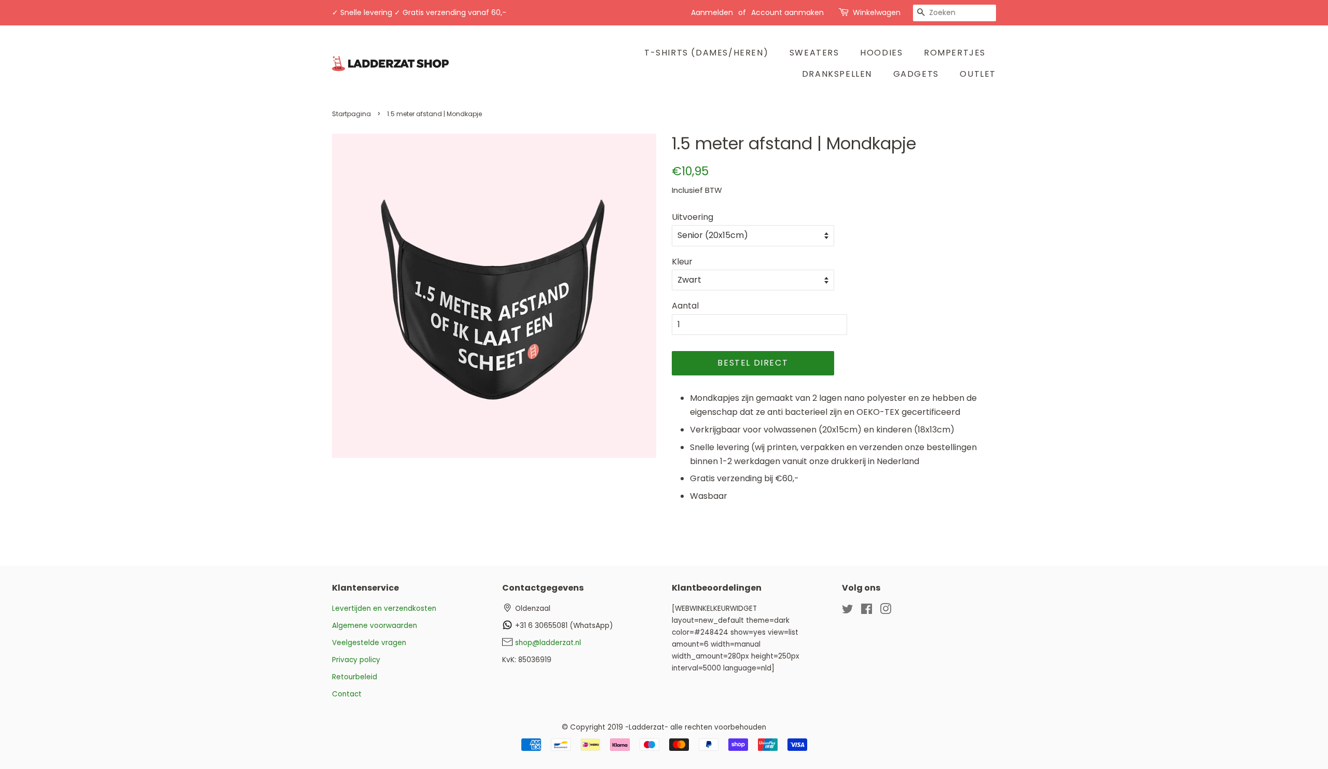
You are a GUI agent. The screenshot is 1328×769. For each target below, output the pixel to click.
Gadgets (916, 74)
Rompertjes (955, 53)
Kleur (682, 262)
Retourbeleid (354, 677)
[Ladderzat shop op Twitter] (847, 611)
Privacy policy (356, 660)
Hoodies (881, 53)
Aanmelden (712, 12)
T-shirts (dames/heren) (706, 53)
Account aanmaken (787, 12)
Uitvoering (692, 217)
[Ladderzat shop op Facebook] (867, 611)
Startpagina (351, 113)
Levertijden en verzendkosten (384, 608)
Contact (347, 694)
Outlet (978, 74)
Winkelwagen (877, 12)
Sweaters (814, 53)
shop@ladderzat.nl (548, 643)
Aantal (685, 306)
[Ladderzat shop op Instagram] (885, 611)
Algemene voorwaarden (374, 626)
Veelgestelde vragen (369, 643)
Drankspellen (837, 74)
